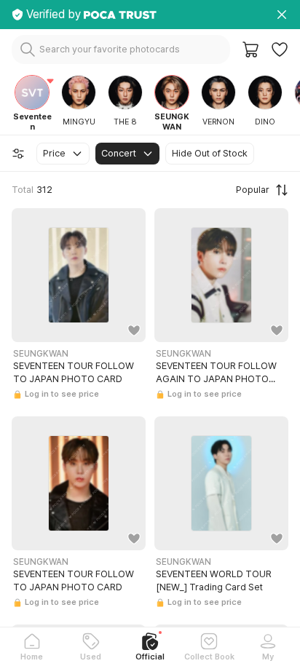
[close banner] (282, 14)
